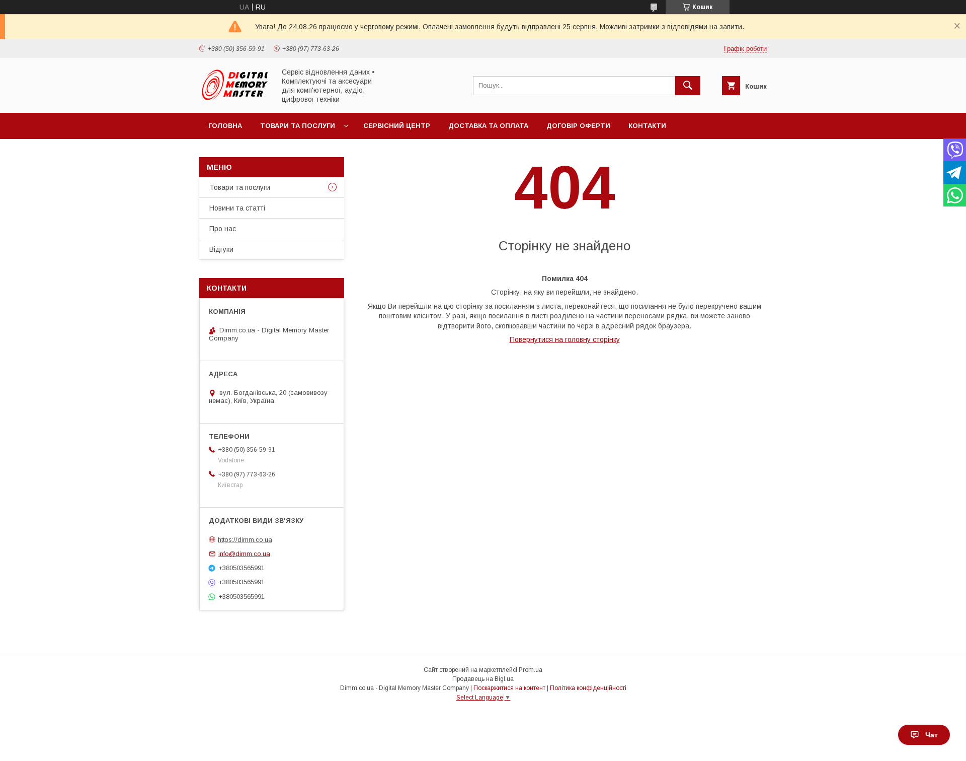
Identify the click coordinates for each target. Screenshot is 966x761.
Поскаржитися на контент (509, 687)
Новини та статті (237, 208)
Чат (931, 735)
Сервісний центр (396, 125)
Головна (225, 125)
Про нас (222, 229)
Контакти (647, 125)
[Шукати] (687, 85)
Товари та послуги (297, 125)
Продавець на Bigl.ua (483, 678)
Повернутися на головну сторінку (565, 339)
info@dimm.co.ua (244, 554)
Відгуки (221, 249)
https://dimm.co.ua (245, 539)
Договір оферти (578, 125)
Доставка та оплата (488, 125)
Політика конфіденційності (588, 687)
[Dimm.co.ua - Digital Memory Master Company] (234, 100)
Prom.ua (530, 669)
